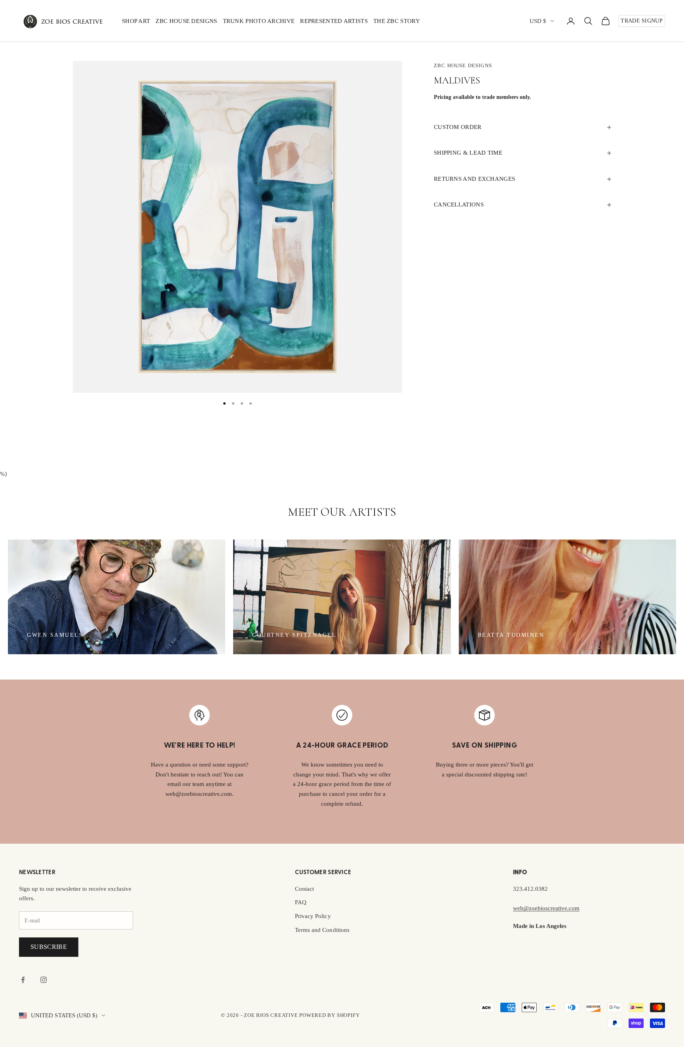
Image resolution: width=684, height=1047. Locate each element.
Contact (304, 889)
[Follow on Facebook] (23, 980)
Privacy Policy (313, 916)
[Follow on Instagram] (44, 980)
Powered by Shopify (329, 1015)
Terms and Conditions (322, 930)
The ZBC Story (396, 21)
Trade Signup (642, 21)
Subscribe (48, 946)
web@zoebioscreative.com (546, 908)
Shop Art (136, 21)
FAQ (300, 902)
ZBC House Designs (186, 21)
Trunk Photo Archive (259, 21)
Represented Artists (334, 21)
